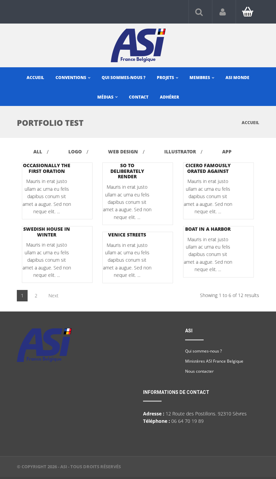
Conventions (71, 77)
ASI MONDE (237, 77)
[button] (199, 11)
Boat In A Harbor (208, 229)
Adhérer (169, 97)
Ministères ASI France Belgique (214, 361)
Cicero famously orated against (208, 168)
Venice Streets (127, 234)
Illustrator (180, 151)
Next (53, 295)
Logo (75, 151)
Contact (138, 97)
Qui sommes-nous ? (123, 77)
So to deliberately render (127, 171)
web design (123, 151)
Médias (105, 97)
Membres (200, 77)
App (227, 151)
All (37, 151)
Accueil (35, 77)
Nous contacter (199, 371)
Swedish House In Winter (46, 232)
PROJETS (166, 77)
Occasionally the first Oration (46, 168)
